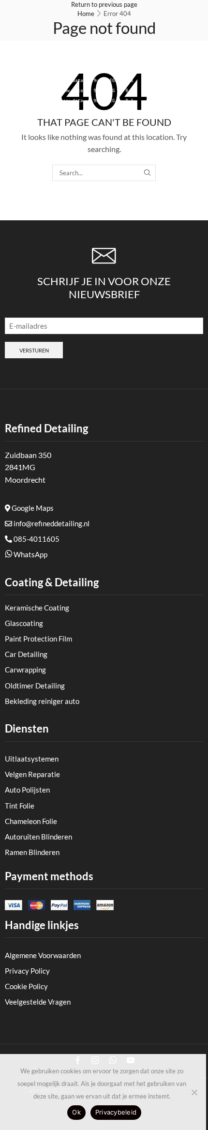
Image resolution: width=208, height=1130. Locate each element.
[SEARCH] (147, 173)
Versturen (34, 350)
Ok (76, 1112)
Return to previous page (104, 4)
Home (85, 13)
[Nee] (194, 1092)
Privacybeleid (115, 1112)
